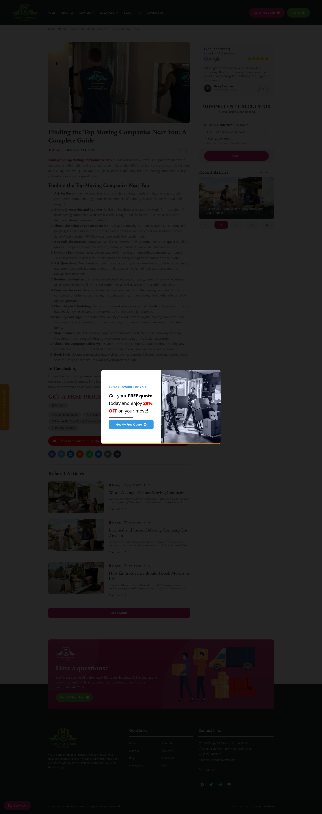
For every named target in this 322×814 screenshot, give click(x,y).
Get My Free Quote (129, 424)
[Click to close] (216, 374)
